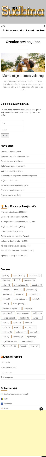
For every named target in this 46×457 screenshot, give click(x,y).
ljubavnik (7, 294)
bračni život (19, 275)
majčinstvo (33, 294)
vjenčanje (18, 336)
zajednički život (10, 341)
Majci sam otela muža (10, 180)
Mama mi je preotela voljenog (23, 76)
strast (17, 327)
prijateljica (8, 313)
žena (23, 346)
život (34, 346)
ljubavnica (31, 289)
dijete (6, 280)
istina (6, 289)
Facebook (8, 403)
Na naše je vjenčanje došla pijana (14, 185)
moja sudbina (21, 299)
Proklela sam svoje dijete (11, 195)
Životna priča (9, 346)
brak (6, 275)
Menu (3, 26)
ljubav (18, 289)
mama (6, 299)
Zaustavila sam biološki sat (12, 161)
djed (17, 280)
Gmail (6, 408)
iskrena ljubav (21, 285)
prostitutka (23, 313)
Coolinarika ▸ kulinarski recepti (16, 394)
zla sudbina (27, 341)
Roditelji (24, 318)
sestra (17, 322)
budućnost (34, 275)
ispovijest (37, 285)
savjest (37, 318)
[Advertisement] (23, 433)
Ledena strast (6, 372)
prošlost (37, 313)
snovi (28, 322)
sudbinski (21, 332)
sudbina (30, 327)
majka (20, 294)
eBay (6, 398)
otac (6, 303)
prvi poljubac (9, 318)
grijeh (6, 285)
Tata (6, 336)
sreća (6, 327)
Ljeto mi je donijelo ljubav (11, 151)
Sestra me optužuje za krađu (12, 190)
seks (6, 322)
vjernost (32, 336)
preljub (28, 308)
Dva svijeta (5, 362)
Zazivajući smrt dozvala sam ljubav (15, 156)
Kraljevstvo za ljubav (9, 367)
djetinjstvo (29, 280)
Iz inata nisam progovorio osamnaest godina (19, 175)
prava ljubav (19, 303)
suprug (34, 332)
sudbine (7, 332)
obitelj (36, 299)
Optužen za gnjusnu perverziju (13, 166)
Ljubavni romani (12, 356)
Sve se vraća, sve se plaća (11, 171)
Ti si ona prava (7, 377)
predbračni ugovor (11, 308)
